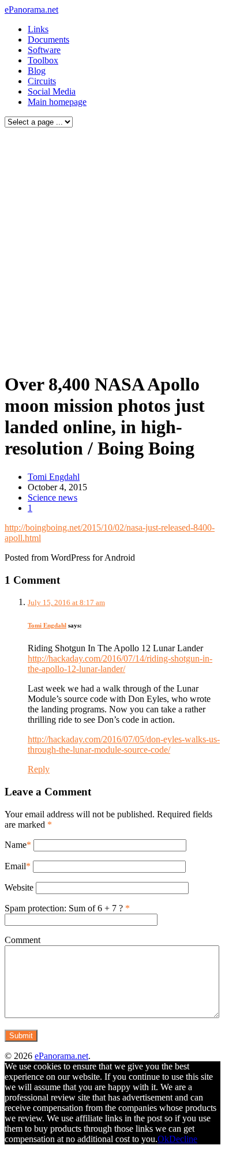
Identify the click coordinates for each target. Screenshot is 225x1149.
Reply (39, 769)
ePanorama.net (31, 9)
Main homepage (57, 102)
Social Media (52, 91)
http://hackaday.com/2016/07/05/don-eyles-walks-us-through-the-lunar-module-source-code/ (124, 744)
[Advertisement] (112, 246)
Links (38, 29)
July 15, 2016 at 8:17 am (66, 602)
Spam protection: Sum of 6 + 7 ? (64, 908)
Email (15, 866)
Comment (22, 940)
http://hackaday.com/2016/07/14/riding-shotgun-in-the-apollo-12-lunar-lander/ (120, 664)
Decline (183, 1139)
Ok (163, 1139)
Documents (48, 39)
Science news (52, 497)
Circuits (42, 81)
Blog (37, 71)
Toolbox (43, 60)
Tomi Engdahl (54, 477)
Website (19, 887)
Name (16, 845)
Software (44, 50)
